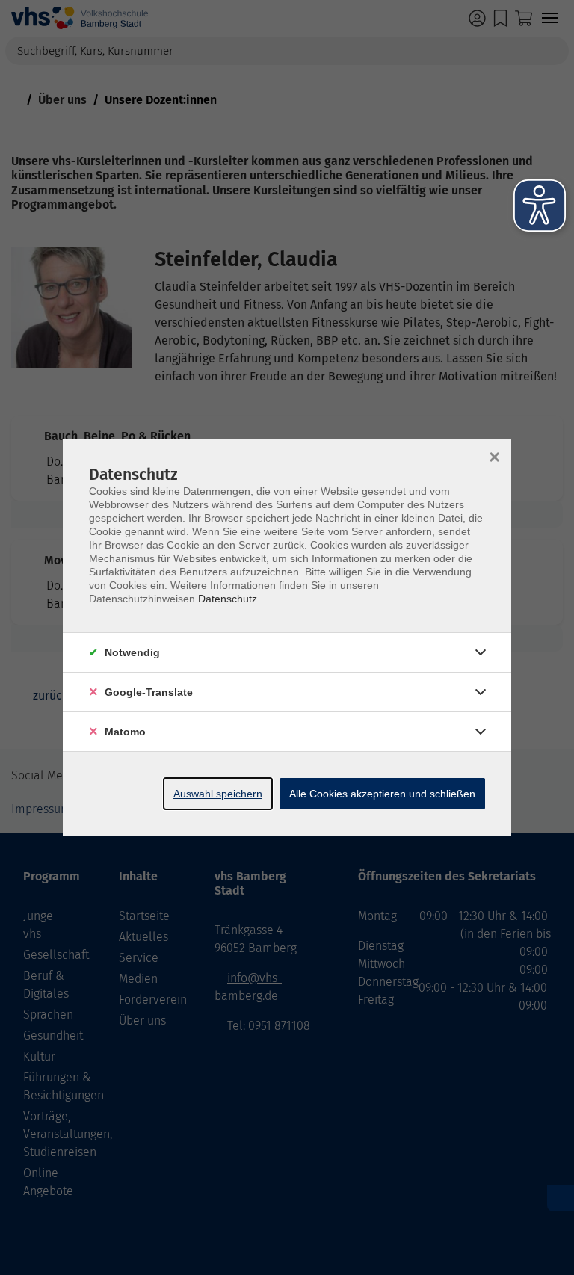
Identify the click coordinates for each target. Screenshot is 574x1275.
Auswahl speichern (217, 794)
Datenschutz (227, 599)
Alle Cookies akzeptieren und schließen (382, 794)
